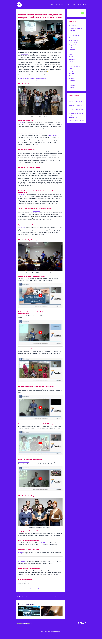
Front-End (71, 56)
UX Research (72, 85)
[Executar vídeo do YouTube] (40, 295)
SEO (70, 75)
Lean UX (71, 61)
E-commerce (72, 49)
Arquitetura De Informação (75, 28)
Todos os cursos (59, 4)
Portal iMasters (24, 54)
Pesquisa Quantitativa (74, 66)
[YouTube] (83, 4)
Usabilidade (72, 80)
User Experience (73, 83)
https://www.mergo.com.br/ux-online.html (28, 588)
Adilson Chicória (22, 389)
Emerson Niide (42, 151)
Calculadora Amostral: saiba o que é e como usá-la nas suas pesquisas (76, 101)
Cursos (45, 631)
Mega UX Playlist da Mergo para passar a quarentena (32, 78)
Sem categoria (72, 73)
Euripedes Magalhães (52, 135)
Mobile (70, 64)
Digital (70, 47)
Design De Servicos (74, 35)
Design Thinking (73, 42)
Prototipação (72, 71)
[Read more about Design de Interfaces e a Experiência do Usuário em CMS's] (29, 611)
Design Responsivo (74, 40)
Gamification (72, 59)
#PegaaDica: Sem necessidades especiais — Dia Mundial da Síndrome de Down (76, 119)
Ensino (70, 54)
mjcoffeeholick (21, 570)
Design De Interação (74, 33)
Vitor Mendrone (22, 561)
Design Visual (72, 45)
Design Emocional (73, 37)
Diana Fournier (21, 194)
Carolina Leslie (36, 211)
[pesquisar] (82, 13)
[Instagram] (78, 4)
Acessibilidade (72, 25)
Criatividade (72, 30)
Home (51, 4)
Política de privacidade (55, 631)
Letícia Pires (21, 315)
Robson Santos (30, 170)
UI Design (71, 78)
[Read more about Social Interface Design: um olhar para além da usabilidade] (52, 611)
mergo (24, 623)
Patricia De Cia (22, 227)
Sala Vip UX (68, 4)
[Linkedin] (80, 4)
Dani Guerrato (44, 542)
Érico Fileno (21, 122)
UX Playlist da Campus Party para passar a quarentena (32, 80)
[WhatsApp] (85, 4)
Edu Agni (20, 552)
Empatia (71, 52)
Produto (71, 68)
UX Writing (71, 87)
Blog (74, 4)
